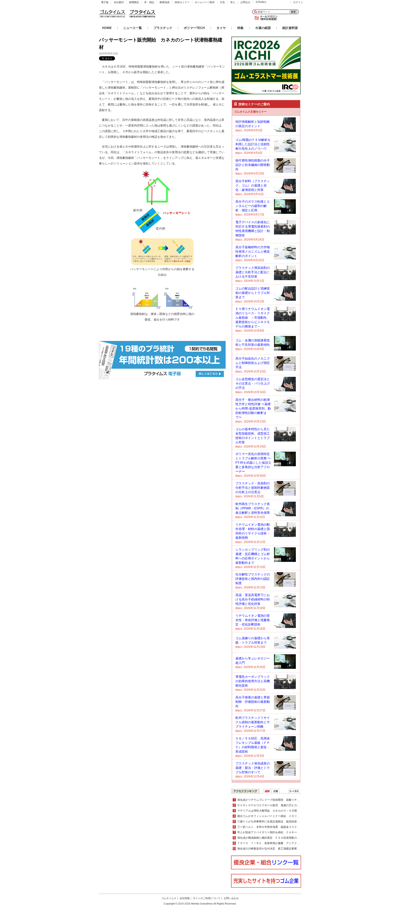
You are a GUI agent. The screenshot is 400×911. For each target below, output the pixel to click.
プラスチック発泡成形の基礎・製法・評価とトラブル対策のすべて (252, 768)
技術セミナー (182, 2)
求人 (232, 2)
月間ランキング (275, 791)
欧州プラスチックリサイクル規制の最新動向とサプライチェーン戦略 (252, 722)
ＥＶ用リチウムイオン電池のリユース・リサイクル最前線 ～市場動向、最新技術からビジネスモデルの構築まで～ (252, 317)
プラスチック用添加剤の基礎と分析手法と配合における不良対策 (252, 272)
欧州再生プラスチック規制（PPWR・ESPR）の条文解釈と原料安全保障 (252, 508)
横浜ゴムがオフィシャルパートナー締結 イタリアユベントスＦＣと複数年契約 (286, 816)
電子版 (105, 2)
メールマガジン (265, 18)
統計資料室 (290, 28)
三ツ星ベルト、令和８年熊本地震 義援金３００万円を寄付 (273, 826)
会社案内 (119, 2)
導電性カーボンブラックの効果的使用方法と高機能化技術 (252, 681)
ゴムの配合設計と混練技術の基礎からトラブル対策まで (252, 293)
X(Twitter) (261, 2)
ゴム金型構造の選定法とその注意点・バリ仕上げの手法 (252, 383)
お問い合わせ (231, 898)
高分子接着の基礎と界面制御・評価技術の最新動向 (252, 701)
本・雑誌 (149, 2)
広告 (222, 2)
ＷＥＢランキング (294, 791)
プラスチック (163, 28)
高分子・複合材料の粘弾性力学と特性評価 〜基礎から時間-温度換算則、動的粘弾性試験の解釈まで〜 (253, 408)
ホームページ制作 (205, 2)
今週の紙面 (263, 28)
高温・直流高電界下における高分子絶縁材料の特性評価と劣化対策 (252, 599)
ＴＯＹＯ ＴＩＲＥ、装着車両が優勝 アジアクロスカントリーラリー (280, 843)
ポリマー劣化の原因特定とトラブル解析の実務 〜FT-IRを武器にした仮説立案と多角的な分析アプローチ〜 (253, 462)
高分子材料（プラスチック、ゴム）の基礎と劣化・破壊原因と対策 (252, 185)
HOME (107, 28)
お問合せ (245, 2)
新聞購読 (134, 2)
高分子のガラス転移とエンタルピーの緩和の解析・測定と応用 (252, 206)
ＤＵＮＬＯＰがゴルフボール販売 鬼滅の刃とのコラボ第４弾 (275, 805)
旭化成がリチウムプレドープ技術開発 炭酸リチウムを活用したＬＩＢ (280, 799)
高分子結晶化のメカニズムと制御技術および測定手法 (252, 363)
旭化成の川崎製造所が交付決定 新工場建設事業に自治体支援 (275, 848)
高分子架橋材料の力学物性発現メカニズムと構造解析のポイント (252, 251)
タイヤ (221, 28)
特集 (240, 28)
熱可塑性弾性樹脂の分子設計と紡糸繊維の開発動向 (252, 165)
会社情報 (185, 898)
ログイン (298, 2)
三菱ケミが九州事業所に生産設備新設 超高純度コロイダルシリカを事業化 (283, 821)
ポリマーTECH (194, 28)
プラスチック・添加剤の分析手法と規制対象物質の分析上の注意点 (252, 487)
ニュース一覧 (132, 28)
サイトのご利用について (206, 898)
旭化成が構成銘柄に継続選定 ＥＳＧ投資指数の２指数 (271, 837)
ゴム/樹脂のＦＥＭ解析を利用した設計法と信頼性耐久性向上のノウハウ (253, 144)
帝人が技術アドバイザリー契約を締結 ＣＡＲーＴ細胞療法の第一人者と (282, 832)
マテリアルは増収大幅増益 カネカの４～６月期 (267, 810)
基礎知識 (164, 2)
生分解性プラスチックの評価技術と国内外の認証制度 (252, 579)
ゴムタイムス (168, 898)
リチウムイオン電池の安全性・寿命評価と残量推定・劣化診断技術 (252, 620)
